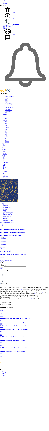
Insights (3, 143)
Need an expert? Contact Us (3, 222)
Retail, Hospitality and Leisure (8, 103)
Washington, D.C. (7, 141)
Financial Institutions (5, 205)
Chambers (11, 305)
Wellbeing (4, 27)
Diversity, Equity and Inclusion (7, 26)
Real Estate (6, 102)
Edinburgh (6, 115)
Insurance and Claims (7, 109)
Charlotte (6, 125)
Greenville (6, 129)
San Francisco (6, 136)
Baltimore (6, 122)
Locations (3, 113)
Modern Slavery (4, 374)
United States (5, 120)
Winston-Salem (7, 142)
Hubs (4, 145)
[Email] (2, 280)
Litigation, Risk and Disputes (8, 110)
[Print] (2, 282)
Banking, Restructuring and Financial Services (9, 213)
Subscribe (1, 310)
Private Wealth (6, 101)
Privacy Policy (3, 373)
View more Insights (2, 247)
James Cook (35, 293)
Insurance (6, 99)
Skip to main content (2, 0)
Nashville (6, 133)
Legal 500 (15, 305)
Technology (4, 211)
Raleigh (6, 137)
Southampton (6, 119)
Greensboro (6, 128)
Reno (5, 138)
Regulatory (6, 112)
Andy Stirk (32, 298)
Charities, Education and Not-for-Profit (9, 96)
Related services (2, 265)
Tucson (6, 140)
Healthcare (6, 98)
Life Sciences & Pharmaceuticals (7, 207)
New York (6, 134)
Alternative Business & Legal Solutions (8, 220)
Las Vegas (6, 132)
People (2, 146)
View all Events (2, 261)
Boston (6, 123)
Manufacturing (6, 100)
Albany (6, 121)
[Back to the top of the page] (6, 430)
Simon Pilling (42, 292)
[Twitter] (2, 278)
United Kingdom (5, 3)
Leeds (5, 116)
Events (4, 144)
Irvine (5, 131)
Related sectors (2, 264)
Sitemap (3, 371)
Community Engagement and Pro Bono (8, 25)
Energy (4, 204)
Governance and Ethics (6, 28)
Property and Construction (8, 111)
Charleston (6, 124)
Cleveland (6, 126)
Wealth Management (5, 218)
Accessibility (3, 375)
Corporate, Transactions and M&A (9, 107)
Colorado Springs (7, 127)
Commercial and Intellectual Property (9, 106)
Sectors (4, 95)
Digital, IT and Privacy (6, 215)
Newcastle (6, 117)
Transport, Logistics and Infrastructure (9, 104)
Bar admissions (2, 266)
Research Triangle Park (6, 174)
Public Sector (5, 209)
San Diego (6, 135)
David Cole (21, 289)
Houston (6, 130)
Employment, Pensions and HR (7, 216)
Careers (3, 147)
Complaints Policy (4, 372)
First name (1, 262)
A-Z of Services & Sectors (10, 222)
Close (1, 268)
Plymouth (6, 118)
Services (4, 105)
